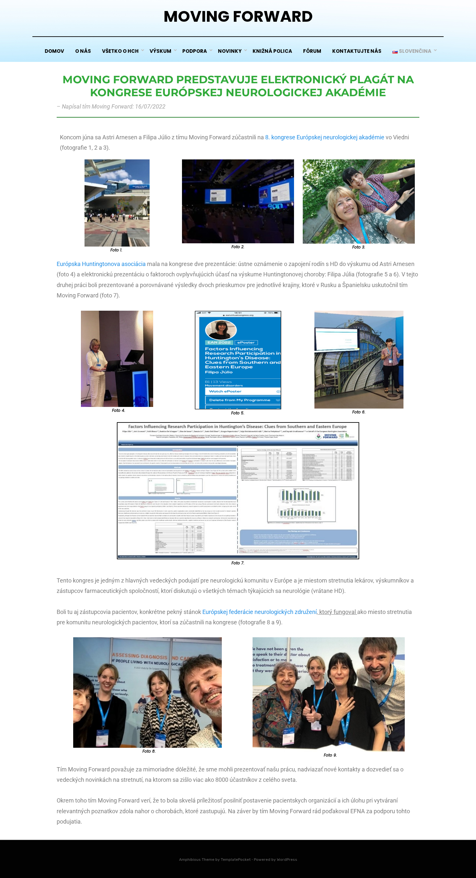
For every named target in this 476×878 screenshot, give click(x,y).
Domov (54, 51)
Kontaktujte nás (356, 51)
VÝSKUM (160, 51)
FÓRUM (312, 51)
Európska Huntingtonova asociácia (101, 263)
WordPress (287, 859)
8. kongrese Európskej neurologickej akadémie (324, 137)
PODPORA (194, 51)
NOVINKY (230, 51)
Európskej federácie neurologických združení (259, 611)
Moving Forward (238, 16)
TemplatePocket (236, 859)
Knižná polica (272, 51)
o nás (83, 51)
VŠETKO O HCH (120, 51)
